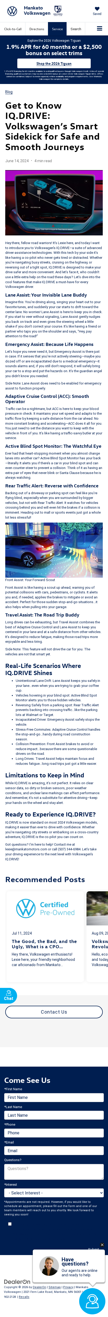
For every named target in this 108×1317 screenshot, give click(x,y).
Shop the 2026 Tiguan (54, 63)
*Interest (10, 1185)
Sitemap (54, 1287)
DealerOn (39, 1287)
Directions (36, 29)
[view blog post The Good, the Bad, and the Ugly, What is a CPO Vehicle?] (45, 936)
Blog (9, 92)
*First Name (13, 1089)
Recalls (24, 1297)
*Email (9, 1142)
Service (57, 29)
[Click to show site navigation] (99, 28)
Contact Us (54, 1012)
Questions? (12, 1160)
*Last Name (13, 1107)
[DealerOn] (17, 1281)
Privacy (68, 1287)
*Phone (9, 1124)
